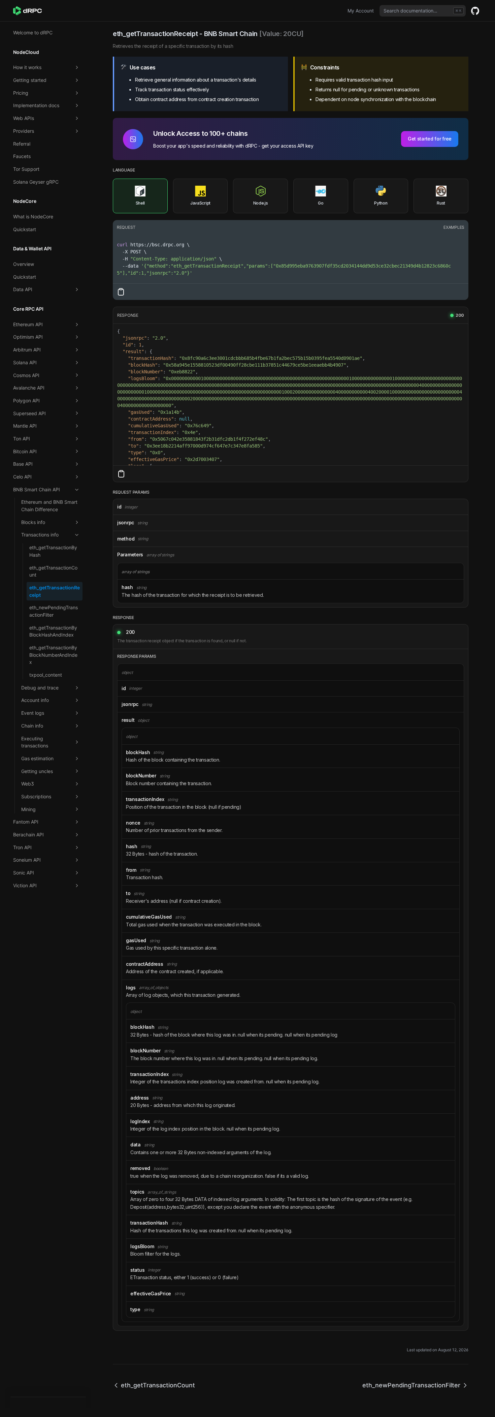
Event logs (32, 713)
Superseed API (29, 413)
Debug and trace (40, 687)
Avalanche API (28, 388)
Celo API (22, 477)
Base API (23, 464)
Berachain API (28, 834)
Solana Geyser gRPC (36, 182)
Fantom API (25, 822)
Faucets (22, 156)
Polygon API (26, 400)
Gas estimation (37, 758)
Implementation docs (36, 105)
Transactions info (40, 534)
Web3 (27, 784)
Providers (23, 131)
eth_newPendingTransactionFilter (53, 611)
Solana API (25, 362)
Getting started (29, 80)
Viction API (25, 885)
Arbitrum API (27, 349)
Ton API (21, 438)
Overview (23, 264)
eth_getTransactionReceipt (54, 591)
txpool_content (45, 675)
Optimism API (28, 337)
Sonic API (23, 872)
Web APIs (23, 118)
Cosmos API (26, 375)
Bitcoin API (25, 451)
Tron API (22, 847)
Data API (22, 289)
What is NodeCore (33, 216)
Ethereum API (28, 324)
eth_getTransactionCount (53, 571)
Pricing (20, 93)
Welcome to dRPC (33, 32)
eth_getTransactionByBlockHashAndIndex (53, 631)
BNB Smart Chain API (36, 489)
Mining (28, 809)
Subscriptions (36, 796)
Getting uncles (37, 771)
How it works (27, 67)
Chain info (32, 726)
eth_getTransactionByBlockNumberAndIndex (53, 655)
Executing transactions (34, 742)
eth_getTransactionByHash (53, 551)
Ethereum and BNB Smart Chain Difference (49, 505)
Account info (35, 700)
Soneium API (27, 860)
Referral (21, 144)
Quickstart (24, 229)
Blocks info (33, 522)
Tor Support (26, 169)
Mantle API (25, 426)
